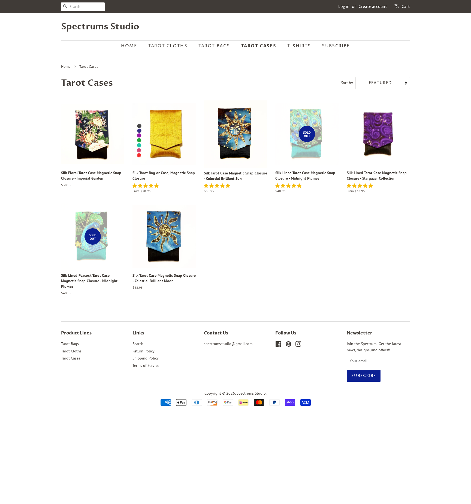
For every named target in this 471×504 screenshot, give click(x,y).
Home (129, 46)
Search (137, 343)
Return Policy (143, 351)
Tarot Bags (214, 46)
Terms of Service (145, 365)
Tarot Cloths (167, 46)
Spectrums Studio (100, 26)
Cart (405, 6)
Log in (343, 6)
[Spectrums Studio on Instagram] (298, 345)
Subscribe (336, 46)
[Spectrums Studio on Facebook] (278, 345)
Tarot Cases (258, 46)
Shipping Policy (145, 358)
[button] (146, 185)
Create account (372, 6)
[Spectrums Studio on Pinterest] (288, 345)
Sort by (347, 82)
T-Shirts (299, 46)
